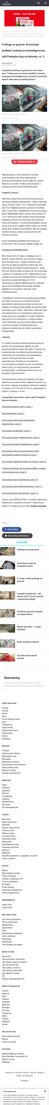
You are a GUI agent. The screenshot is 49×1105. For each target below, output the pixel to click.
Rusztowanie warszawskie (14, 764)
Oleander (6, 1002)
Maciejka (6, 1007)
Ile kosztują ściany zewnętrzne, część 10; (20, 479)
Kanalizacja (7, 942)
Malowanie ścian (9, 756)
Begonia (5, 993)
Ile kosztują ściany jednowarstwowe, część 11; (22, 486)
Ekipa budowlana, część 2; (13, 413)
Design (19, 1076)
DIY (3, 976)
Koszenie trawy (9, 836)
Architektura (28, 1076)
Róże (4, 996)
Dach (4, 722)
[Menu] (45, 3)
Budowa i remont (22, 1073)
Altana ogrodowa (9, 822)
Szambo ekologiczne (11, 773)
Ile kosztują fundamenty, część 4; (16, 431)
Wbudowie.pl (7, 925)
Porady (5, 708)
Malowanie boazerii (10, 762)
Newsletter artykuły (20, 31)
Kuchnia (5, 793)
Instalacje (6, 739)
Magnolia (6, 853)
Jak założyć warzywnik (12, 970)
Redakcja (6, 1062)
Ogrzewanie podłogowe (12, 933)
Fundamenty (7, 733)
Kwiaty (5, 1024)
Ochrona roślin (8, 830)
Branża (5, 1039)
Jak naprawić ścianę (10, 973)
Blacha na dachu (9, 770)
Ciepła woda (7, 727)
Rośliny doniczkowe (10, 827)
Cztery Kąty (7, 907)
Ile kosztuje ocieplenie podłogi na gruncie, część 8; (24, 461)
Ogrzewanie (7, 927)
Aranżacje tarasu (9, 839)
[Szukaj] (38, 3)
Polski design (8, 887)
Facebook (24, 1081)
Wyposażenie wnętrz (11, 873)
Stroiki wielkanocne (10, 893)
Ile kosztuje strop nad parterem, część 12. (20, 493)
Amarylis (6, 1005)
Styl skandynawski (10, 807)
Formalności (7, 725)
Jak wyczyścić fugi (10, 965)
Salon (4, 785)
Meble (5, 870)
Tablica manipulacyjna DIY (13, 979)
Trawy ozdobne (8, 858)
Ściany (5, 736)
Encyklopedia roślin (10, 844)
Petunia (5, 1019)
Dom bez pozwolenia (11, 919)
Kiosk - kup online (24, 14)
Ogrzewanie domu (10, 730)
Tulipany (5, 999)
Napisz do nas (8, 1059)
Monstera (6, 819)
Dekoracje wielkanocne (12, 890)
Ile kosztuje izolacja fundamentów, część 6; (21, 444)
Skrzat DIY (6, 956)
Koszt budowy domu (11, 719)
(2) (26, 162)
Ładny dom (9, 1073)
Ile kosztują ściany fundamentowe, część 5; (21, 437)
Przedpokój (7, 796)
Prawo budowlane (10, 922)
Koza (4, 930)
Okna (4, 716)
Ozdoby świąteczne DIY (12, 879)
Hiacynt (5, 991)
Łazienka (6, 787)
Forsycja (5, 1010)
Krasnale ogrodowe (10, 847)
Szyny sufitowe (8, 936)
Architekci (6, 884)
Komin (4, 713)
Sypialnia (6, 790)
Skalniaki (6, 825)
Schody (5, 711)
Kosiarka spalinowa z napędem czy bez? (20, 856)
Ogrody (33, 1073)
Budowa (5, 31)
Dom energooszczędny (12, 944)
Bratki (4, 1016)
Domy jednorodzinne (11, 1036)
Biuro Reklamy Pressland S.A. (15, 1056)
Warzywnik (6, 842)
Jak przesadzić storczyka (13, 959)
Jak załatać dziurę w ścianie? (14, 962)
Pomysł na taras (9, 1042)
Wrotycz (5, 850)
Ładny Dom (7, 904)
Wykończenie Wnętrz (11, 753)
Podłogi (5, 750)
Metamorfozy (8, 802)
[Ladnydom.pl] (6, 3)
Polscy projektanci (10, 881)
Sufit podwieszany (10, 767)
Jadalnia (5, 799)
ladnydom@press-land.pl (13, 1053)
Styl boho (6, 804)
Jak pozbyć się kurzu (11, 967)
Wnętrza (40, 1073)
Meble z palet (8, 833)
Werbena (6, 1021)
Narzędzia (6, 759)
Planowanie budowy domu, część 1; (17, 407)
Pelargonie (6, 1013)
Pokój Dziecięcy (9, 876)
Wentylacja (6, 939)
